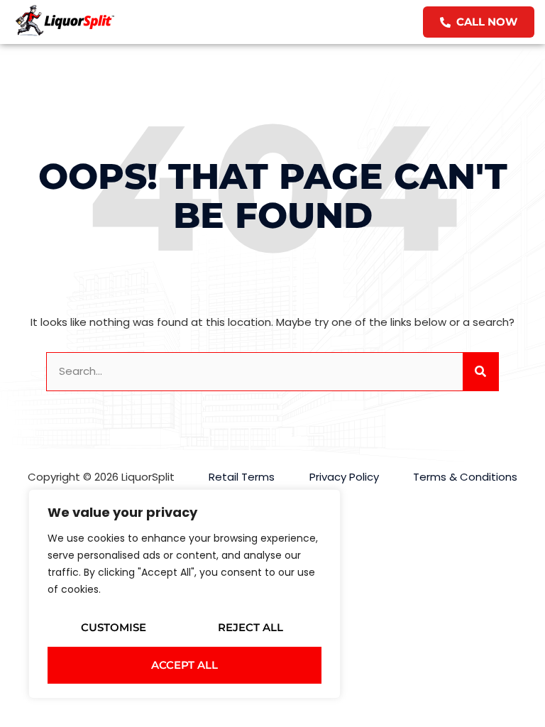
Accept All (184, 665)
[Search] (480, 371)
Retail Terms (242, 476)
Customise (113, 627)
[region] (184, 594)
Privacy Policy (344, 476)
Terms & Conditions (465, 476)
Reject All (250, 627)
